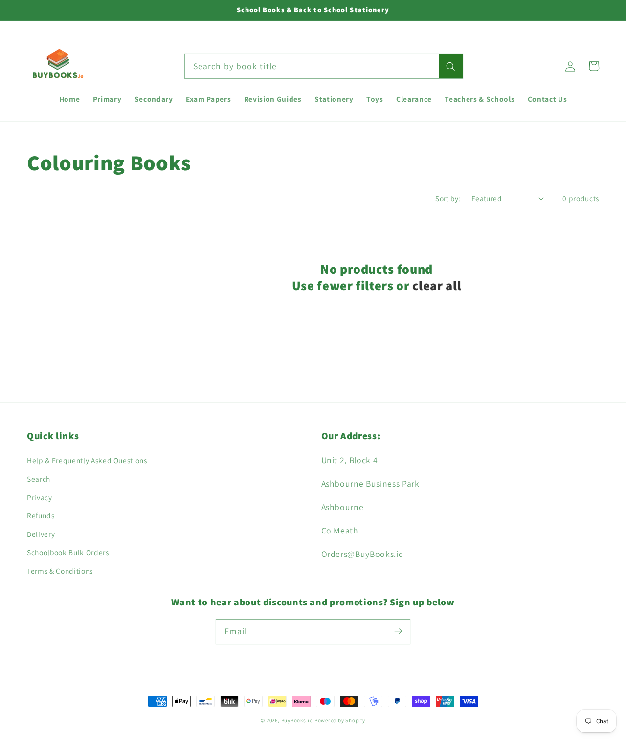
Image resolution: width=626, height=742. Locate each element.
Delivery (41, 534)
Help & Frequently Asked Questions (87, 460)
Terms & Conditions (60, 571)
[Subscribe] (398, 631)
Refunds (41, 515)
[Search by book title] (451, 66)
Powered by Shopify (339, 720)
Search (38, 479)
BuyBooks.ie (297, 720)
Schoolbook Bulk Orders (68, 552)
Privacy (39, 497)
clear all (436, 286)
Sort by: (448, 198)
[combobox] (324, 66)
